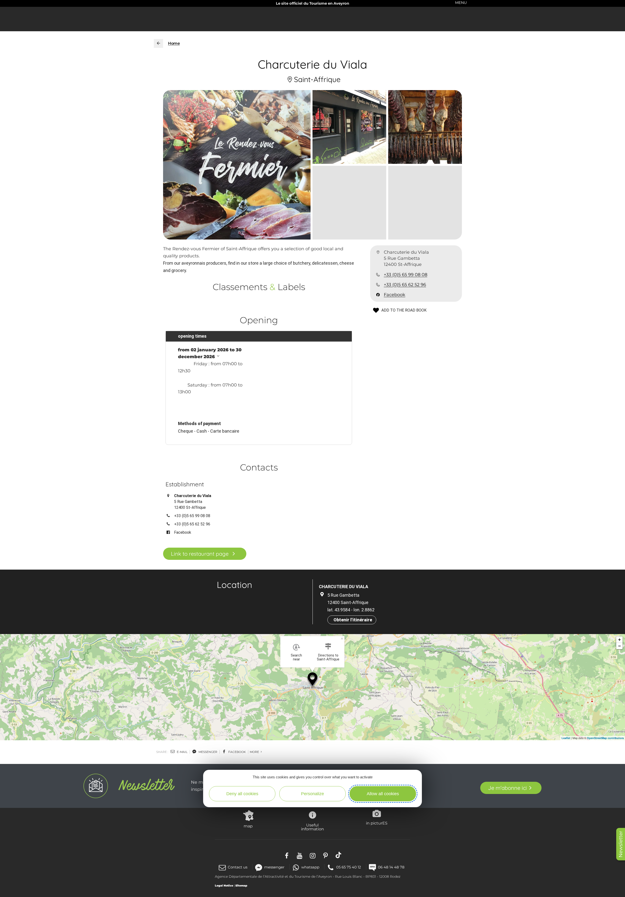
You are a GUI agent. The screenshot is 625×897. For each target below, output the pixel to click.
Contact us (237, 867)
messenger (207, 752)
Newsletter (621, 844)
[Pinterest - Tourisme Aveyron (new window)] (326, 855)
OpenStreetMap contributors (605, 738)
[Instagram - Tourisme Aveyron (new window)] (313, 855)
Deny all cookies (242, 793)
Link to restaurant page (200, 553)
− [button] (619, 645)
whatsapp (310, 867)
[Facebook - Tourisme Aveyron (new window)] (287, 855)
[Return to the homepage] (158, 43)
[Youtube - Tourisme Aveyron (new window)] (300, 855)
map (248, 826)
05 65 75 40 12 (348, 867)
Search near (296, 657)
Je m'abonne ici (507, 787)
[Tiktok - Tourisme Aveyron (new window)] (338, 855)
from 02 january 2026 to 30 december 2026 (209, 353)
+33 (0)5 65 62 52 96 (405, 284)
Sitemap (241, 885)
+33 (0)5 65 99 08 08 (405, 274)
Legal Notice (224, 885)
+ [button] (619, 639)
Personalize (312, 793)
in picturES (376, 823)
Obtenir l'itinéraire (352, 619)
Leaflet (566, 738)
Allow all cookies (383, 793)
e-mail (182, 752)
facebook (237, 752)
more (255, 752)
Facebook (394, 294)
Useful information (312, 827)
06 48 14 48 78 (391, 867)
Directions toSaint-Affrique (328, 657)
